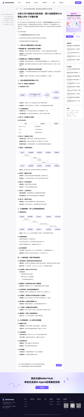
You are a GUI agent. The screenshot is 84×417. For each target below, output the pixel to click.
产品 (19, 2)
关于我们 (61, 2)
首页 (17, 8)
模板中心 (36, 2)
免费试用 (78, 2)
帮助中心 (45, 2)
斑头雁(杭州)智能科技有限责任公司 (44, 414)
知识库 (25, 406)
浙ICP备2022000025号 (55, 414)
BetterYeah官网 (34, 414)
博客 (21, 8)
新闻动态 (58, 404)
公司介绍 (58, 401)
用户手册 (51, 401)
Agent (25, 401)
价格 (54, 2)
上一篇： (19, 364)
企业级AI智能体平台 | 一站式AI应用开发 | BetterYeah (9, 403)
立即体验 (42, 387)
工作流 (25, 404)
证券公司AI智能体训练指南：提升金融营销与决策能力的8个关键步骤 (7, 14)
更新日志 (51, 404)
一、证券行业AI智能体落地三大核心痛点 (8, 16)
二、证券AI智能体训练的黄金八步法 (8, 18)
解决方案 (28, 2)
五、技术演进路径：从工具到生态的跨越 (8, 24)
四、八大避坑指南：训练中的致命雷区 (8, 22)
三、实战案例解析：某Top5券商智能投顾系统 (8, 20)
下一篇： (19, 366)
